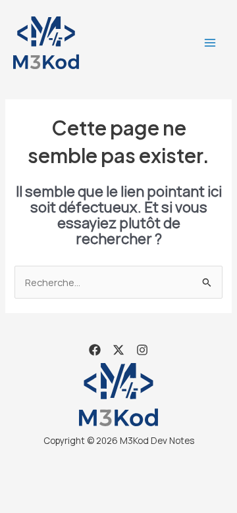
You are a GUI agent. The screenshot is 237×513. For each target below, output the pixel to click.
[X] (118, 350)
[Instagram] (142, 350)
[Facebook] (95, 350)
